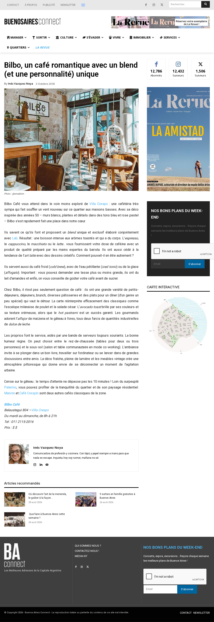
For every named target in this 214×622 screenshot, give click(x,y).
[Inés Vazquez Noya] (19, 455)
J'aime (156, 62)
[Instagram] (154, 5)
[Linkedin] (40, 464)
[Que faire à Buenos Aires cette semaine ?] (14, 519)
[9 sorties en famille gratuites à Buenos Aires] (85, 499)
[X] (162, 5)
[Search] (205, 4)
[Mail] (46, 464)
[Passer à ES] (83, 5)
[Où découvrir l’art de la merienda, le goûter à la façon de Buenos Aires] (14, 499)
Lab (15, 238)
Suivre (178, 62)
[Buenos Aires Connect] (53, 21)
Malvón (9, 393)
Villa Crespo (98, 204)
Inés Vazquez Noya (20, 83)
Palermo (10, 387)
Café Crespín (28, 393)
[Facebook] (146, 5)
